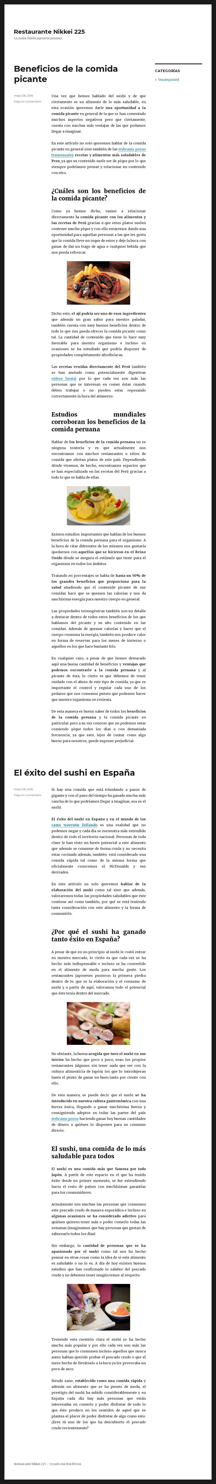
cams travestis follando (74, 825)
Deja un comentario (27, 101)
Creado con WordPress (65, 1464)
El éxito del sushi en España (74, 772)
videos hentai (63, 378)
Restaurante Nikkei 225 (49, 31)
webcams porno (65, 1119)
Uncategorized (168, 80)
